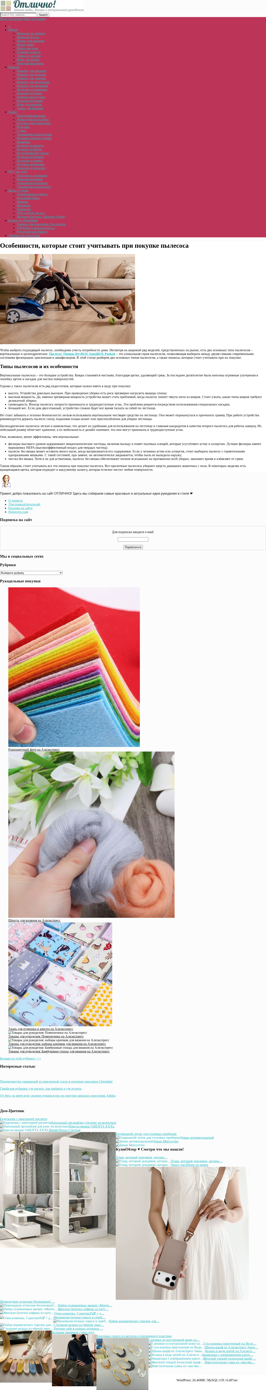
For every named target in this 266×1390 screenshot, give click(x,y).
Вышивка (23, 142)
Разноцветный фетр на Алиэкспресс (34, 749)
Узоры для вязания (30, 108)
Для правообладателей (24, 504)
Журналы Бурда (28, 37)
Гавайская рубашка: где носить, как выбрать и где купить (40, 1088)
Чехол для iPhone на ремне (189, 1165)
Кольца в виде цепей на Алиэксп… (230, 1351)
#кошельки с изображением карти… (227, 1355)
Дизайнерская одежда (32, 194)
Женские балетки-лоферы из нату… (83, 1309)
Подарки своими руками (34, 138)
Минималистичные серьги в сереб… (79, 1317)
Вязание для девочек (31, 78)
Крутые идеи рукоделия (33, 123)
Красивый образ (28, 198)
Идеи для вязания (29, 104)
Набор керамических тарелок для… (134, 1321)
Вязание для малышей (32, 85)
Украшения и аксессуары (34, 134)
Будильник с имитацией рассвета (23, 1119)
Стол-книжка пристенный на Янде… (229, 1343)
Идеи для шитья (28, 59)
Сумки (21, 130)
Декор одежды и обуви (33, 119)
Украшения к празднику (34, 187)
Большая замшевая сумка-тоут (73, 1332)
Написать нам (18, 512)
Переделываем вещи (31, 115)
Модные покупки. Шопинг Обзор (41, 216)
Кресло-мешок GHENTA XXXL (92, 1126)
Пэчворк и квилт (29, 52)
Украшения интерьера (32, 183)
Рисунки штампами (30, 164)
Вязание (14, 67)
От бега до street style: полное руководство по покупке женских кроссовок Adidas (58, 1095)
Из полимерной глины (33, 153)
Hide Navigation (35, 19)
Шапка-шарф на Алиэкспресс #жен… (231, 1347)
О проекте (15, 500)
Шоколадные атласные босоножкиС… (27, 1301)
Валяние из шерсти (30, 145)
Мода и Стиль (18, 190)
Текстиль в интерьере (32, 175)
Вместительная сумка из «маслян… (230, 1362)
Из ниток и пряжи (29, 160)
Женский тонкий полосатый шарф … (229, 1358)
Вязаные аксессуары (31, 97)
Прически (24, 209)
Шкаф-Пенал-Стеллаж (65, 1130)
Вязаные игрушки (29, 93)
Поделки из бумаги (30, 157)
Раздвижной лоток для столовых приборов (146, 1134)
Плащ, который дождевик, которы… (141, 1157)
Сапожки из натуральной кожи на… (174, 1340)
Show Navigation (11, 19)
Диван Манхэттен (166, 1141)
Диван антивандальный (197, 1137)
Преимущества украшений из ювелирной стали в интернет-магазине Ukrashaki (56, 1081)
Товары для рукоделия (24, 235)
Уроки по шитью (29, 56)
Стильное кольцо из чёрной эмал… (79, 1325)
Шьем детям (25, 44)
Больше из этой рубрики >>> (20, 1058)
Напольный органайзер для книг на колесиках (83, 1122)
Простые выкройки (30, 63)
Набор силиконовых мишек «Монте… (85, 1305)
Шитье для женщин (30, 41)
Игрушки (23, 127)
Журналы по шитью (31, 33)
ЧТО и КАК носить (30, 213)
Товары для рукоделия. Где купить (41, 224)
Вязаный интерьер (30, 100)
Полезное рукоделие (31, 168)
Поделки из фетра (29, 149)
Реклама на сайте (20, 508)
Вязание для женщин (32, 71)
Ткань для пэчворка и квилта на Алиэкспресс (40, 1029)
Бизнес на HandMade (23, 220)
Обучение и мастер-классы (36, 228)
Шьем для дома (27, 48)
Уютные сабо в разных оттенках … (78, 1328)
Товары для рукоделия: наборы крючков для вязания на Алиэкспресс (57, 1044)
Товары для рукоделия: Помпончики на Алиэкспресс (46, 1036)
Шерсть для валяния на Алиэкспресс (34, 920)
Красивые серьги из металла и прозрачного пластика (134, 1336)
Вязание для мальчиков (33, 82)
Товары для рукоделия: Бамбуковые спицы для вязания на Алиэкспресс (59, 1051)
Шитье (13, 29)
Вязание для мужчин (31, 74)
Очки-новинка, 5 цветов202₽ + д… (79, 1313)
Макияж (22, 201)
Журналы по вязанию (32, 89)
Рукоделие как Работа (32, 231)
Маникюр (24, 205)
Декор (12, 112)
